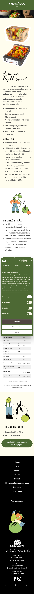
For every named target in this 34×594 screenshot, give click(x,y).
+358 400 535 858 (17, 573)
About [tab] (28, 265)
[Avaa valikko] (17, 7)
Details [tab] (17, 265)
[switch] (29, 302)
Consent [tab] (6, 265)
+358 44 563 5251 (17, 566)
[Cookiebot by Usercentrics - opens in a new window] (20, 260)
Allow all (17, 321)
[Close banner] (31, 260)
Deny (17, 332)
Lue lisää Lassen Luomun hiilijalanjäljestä (17, 443)
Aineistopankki (17, 501)
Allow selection (17, 327)
